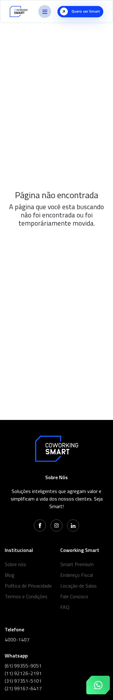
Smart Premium (77, 564)
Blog (9, 575)
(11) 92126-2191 (23, 673)
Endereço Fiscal (76, 575)
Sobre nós (15, 564)
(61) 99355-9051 (23, 665)
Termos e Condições (26, 596)
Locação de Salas (78, 585)
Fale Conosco (74, 596)
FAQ (64, 607)
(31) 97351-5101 (23, 681)
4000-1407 (17, 639)
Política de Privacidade (28, 585)
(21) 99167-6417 (23, 688)
